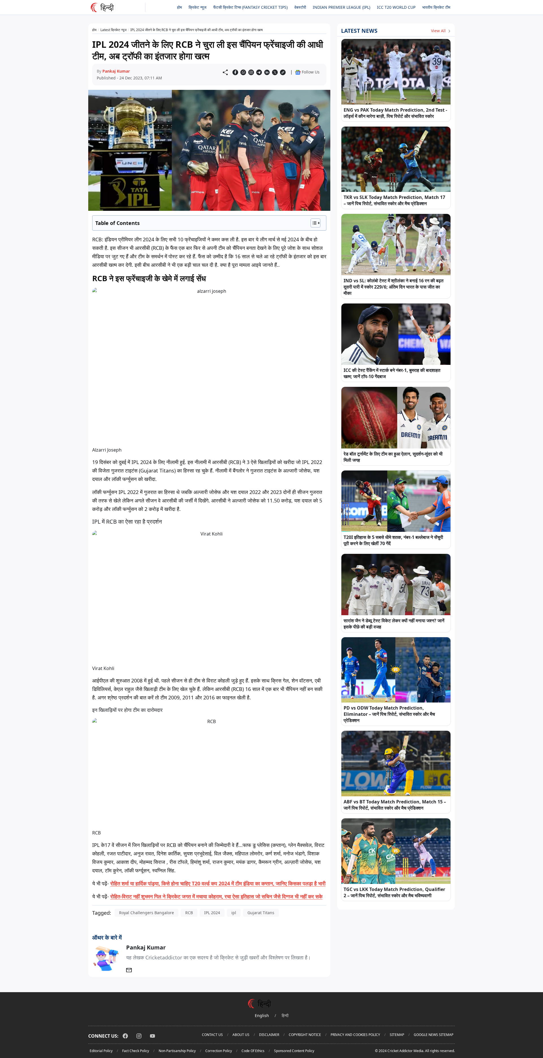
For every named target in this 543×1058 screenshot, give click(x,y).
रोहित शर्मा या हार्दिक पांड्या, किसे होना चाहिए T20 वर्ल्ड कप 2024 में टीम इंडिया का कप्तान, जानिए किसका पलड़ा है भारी (218, 883)
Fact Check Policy (135, 1050)
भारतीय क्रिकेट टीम (436, 7)
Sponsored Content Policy (294, 1050)
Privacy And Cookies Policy (355, 1034)
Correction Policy (218, 1050)
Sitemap (397, 1034)
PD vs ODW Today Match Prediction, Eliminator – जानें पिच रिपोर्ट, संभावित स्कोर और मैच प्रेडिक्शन (389, 714)
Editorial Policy (101, 1050)
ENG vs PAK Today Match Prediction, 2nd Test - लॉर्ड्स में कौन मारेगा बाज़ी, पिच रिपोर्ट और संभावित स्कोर (395, 113)
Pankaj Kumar (116, 71)
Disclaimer (269, 1034)
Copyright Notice (305, 1034)
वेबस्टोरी (300, 7)
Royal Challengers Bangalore (146, 912)
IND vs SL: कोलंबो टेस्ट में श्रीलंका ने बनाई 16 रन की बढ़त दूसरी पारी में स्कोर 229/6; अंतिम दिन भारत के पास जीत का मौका (393, 286)
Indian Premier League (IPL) (341, 7)
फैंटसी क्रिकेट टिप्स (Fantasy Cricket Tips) (250, 7)
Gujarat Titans (260, 912)
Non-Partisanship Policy (177, 1050)
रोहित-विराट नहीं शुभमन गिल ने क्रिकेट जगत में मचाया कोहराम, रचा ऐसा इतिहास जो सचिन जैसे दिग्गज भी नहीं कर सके (216, 896)
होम (179, 7)
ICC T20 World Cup (396, 7)
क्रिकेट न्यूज (197, 7)
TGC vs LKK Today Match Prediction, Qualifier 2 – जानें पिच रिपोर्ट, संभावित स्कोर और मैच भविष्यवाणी (394, 892)
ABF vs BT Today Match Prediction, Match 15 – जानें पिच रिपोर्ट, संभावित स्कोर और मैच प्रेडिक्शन (395, 805)
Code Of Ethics (253, 1050)
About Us (240, 1034)
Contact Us (212, 1034)
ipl (233, 912)
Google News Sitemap (433, 1034)
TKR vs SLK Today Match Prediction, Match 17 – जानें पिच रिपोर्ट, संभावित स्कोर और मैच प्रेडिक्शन (394, 200)
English (262, 1015)
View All (439, 30)
